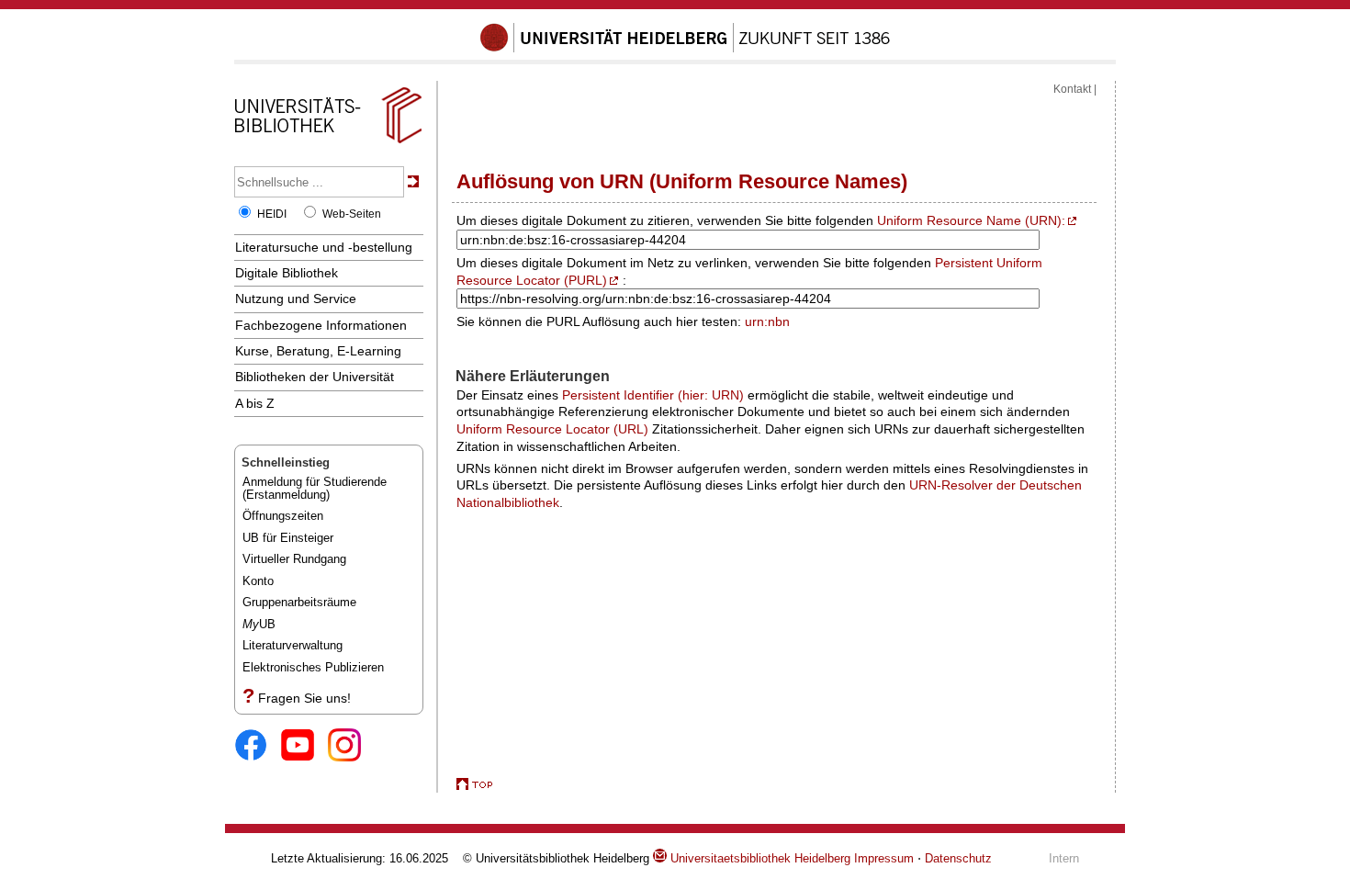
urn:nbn (767, 321)
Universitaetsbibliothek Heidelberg (758, 858)
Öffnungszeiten (282, 516)
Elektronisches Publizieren (313, 667)
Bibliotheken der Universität (314, 376)
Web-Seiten (351, 214)
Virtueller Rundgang (294, 559)
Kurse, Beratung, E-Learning (318, 351)
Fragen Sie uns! (304, 698)
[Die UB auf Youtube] (304, 746)
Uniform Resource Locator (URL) (552, 429)
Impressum (884, 858)
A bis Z (255, 403)
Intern (1064, 858)
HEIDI (272, 214)
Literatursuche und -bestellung (323, 247)
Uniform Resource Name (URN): (971, 220)
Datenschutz (958, 858)
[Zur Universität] (685, 48)
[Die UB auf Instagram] (351, 746)
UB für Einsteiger (287, 538)
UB (259, 624)
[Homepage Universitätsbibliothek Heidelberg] (328, 143)
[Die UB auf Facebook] (257, 746)
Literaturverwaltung (292, 645)
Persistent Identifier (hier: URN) (653, 395)
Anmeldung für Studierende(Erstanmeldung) (314, 488)
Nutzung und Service (295, 298)
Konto (258, 581)
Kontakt (1072, 89)
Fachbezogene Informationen (321, 325)
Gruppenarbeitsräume (299, 602)
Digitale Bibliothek (286, 272)
